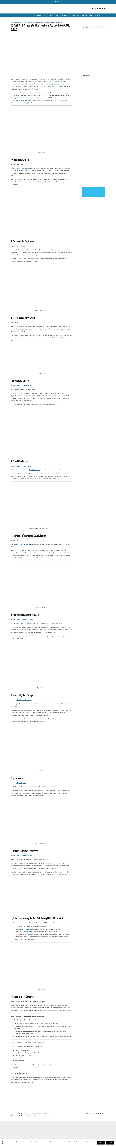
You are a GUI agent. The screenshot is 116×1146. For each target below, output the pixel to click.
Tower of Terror (15, 859)
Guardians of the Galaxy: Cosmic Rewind (23, 544)
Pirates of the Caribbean (25, 250)
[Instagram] (95, 8)
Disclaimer (37, 1113)
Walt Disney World (40, 15)
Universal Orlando (94, 15)
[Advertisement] (41, 1096)
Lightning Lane (31, 929)
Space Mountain (15, 790)
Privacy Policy (30, 1113)
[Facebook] (93, 8)
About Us (23, 1113)
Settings (101, 1142)
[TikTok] (102, 8)
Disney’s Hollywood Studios (59, 98)
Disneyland (64, 15)
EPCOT (49, 98)
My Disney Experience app (27, 931)
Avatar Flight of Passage (18, 704)
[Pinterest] (100, 8)
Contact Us (17, 1113)
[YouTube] (104, 8)
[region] (58, 1142)
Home (12, 22)
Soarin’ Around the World (46, 326)
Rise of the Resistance (17, 623)
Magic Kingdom (41, 98)
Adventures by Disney (78, 15)
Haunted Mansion (26, 168)
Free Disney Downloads (33, 1115)
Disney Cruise (53, 15)
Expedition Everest (34, 470)
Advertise (13, 1115)
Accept (110, 1142)
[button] (104, 15)
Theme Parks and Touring (28, 22)
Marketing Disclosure (46, 1113)
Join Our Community (22, 1115)
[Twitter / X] (97, 8)
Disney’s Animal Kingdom (18, 100)
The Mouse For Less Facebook (57, 86)
